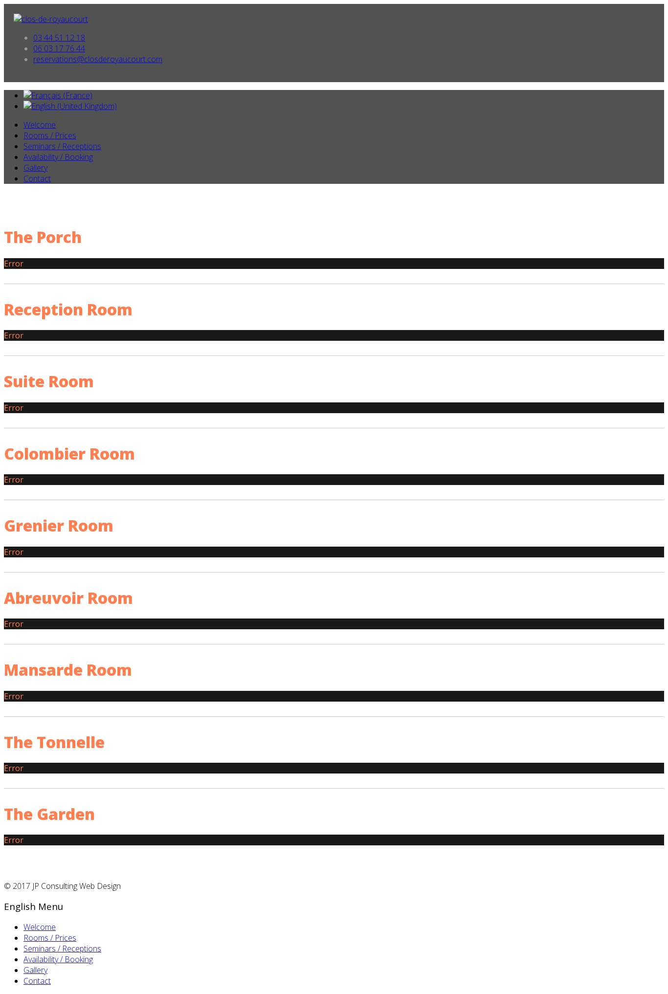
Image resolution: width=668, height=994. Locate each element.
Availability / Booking (58, 157)
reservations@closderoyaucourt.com (97, 59)
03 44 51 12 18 (59, 37)
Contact (37, 178)
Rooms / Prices (49, 135)
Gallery (35, 167)
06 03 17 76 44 (59, 48)
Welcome (39, 124)
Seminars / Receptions (62, 146)
